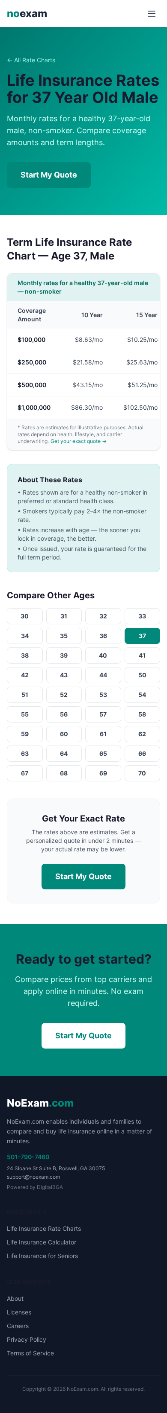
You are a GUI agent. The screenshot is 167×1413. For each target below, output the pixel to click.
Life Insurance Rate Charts (44, 1228)
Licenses (19, 1312)
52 (64, 694)
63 (25, 753)
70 (142, 773)
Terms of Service (30, 1353)
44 (103, 675)
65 (103, 753)
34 (25, 635)
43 (64, 675)
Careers (18, 1325)
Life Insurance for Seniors (42, 1255)
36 (103, 635)
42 (25, 675)
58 (142, 714)
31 (63, 616)
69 (103, 773)
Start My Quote (49, 174)
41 (142, 655)
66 (142, 753)
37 (142, 635)
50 (142, 675)
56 (64, 714)
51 (24, 694)
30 (25, 616)
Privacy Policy (26, 1339)
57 (103, 714)
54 (142, 694)
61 (103, 733)
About (15, 1298)
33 (142, 616)
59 (25, 733)
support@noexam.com (33, 1177)
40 (103, 655)
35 (64, 635)
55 (25, 714)
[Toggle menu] (151, 13)
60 (64, 733)
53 (103, 694)
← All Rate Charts (31, 60)
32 (103, 616)
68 (64, 773)
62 (142, 733)
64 (64, 753)
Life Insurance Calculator (41, 1242)
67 (24, 773)
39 (64, 655)
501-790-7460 (28, 1156)
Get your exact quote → (79, 441)
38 (25, 655)
